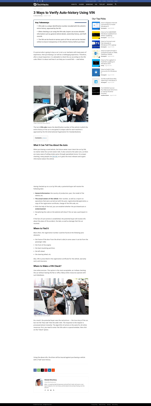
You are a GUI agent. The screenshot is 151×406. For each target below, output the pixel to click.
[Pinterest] (37, 1)
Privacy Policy (110, 1)
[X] (40, 1)
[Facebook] (35, 1)
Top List (102, 4)
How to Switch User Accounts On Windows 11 (109, 71)
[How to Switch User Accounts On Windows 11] (96, 72)
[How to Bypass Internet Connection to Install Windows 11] (96, 26)
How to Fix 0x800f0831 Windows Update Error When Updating (109, 33)
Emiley (102, 65)
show (44, 138)
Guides (81, 4)
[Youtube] (42, 1)
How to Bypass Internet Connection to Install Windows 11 (109, 24)
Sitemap (109, 404)
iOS (96, 4)
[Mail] (51, 390)
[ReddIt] (53, 370)
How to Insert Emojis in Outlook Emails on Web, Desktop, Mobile (109, 52)
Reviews (110, 4)
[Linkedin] (49, 370)
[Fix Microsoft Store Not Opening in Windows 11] (96, 82)
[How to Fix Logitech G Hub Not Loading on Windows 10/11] (96, 63)
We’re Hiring (114, 404)
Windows (89, 4)
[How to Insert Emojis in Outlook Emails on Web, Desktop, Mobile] (96, 54)
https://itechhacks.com (50, 382)
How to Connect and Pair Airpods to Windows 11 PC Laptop (108, 43)
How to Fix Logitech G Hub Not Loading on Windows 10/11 (108, 61)
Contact (104, 1)
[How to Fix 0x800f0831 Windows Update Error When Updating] (96, 35)
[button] (115, 4)
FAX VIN (54, 156)
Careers (116, 1)
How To (74, 4)
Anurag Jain (104, 28)
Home (35, 9)
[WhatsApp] (38, 370)
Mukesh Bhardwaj (38, 15)
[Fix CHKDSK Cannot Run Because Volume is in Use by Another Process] (96, 91)
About (99, 1)
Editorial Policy (102, 404)
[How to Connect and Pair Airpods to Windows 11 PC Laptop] (96, 44)
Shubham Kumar (105, 95)
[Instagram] (48, 390)
